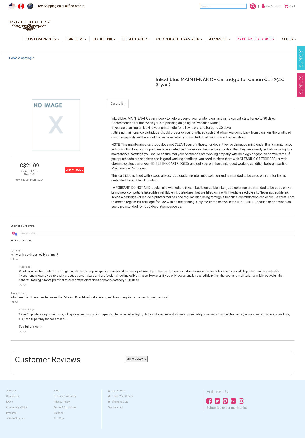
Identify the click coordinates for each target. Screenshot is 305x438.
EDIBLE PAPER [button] (135, 39)
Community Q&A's (16, 407)
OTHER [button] (287, 39)
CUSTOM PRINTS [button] (41, 39)
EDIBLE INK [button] (103, 39)
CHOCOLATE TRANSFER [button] (178, 39)
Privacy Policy (62, 401)
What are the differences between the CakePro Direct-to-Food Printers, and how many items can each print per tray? (89, 297)
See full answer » (30, 326)
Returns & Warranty (65, 396)
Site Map (59, 418)
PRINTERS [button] (74, 39)
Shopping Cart (120, 401)
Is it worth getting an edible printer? (34, 255)
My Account (118, 390)
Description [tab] (118, 103)
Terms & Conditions (65, 407)
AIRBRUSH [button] (218, 39)
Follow (14, 259)
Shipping (58, 412)
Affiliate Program (15, 418)
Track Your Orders (122, 396)
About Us (11, 390)
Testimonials (115, 407)
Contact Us (12, 396)
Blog (56, 390)
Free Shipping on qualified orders (60, 6)
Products (11, 412)
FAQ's (9, 401)
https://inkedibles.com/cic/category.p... (102, 280)
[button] (20, 285)
